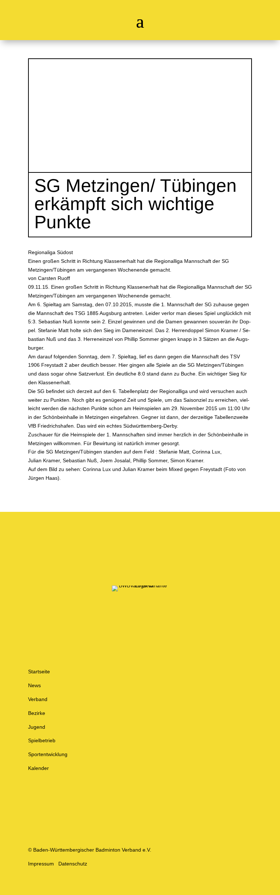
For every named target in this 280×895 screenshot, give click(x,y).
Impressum (41, 864)
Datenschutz (72, 864)
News (34, 685)
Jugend (36, 727)
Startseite (39, 671)
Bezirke (36, 713)
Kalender (38, 768)
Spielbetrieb (41, 740)
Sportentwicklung (47, 754)
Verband (37, 699)
